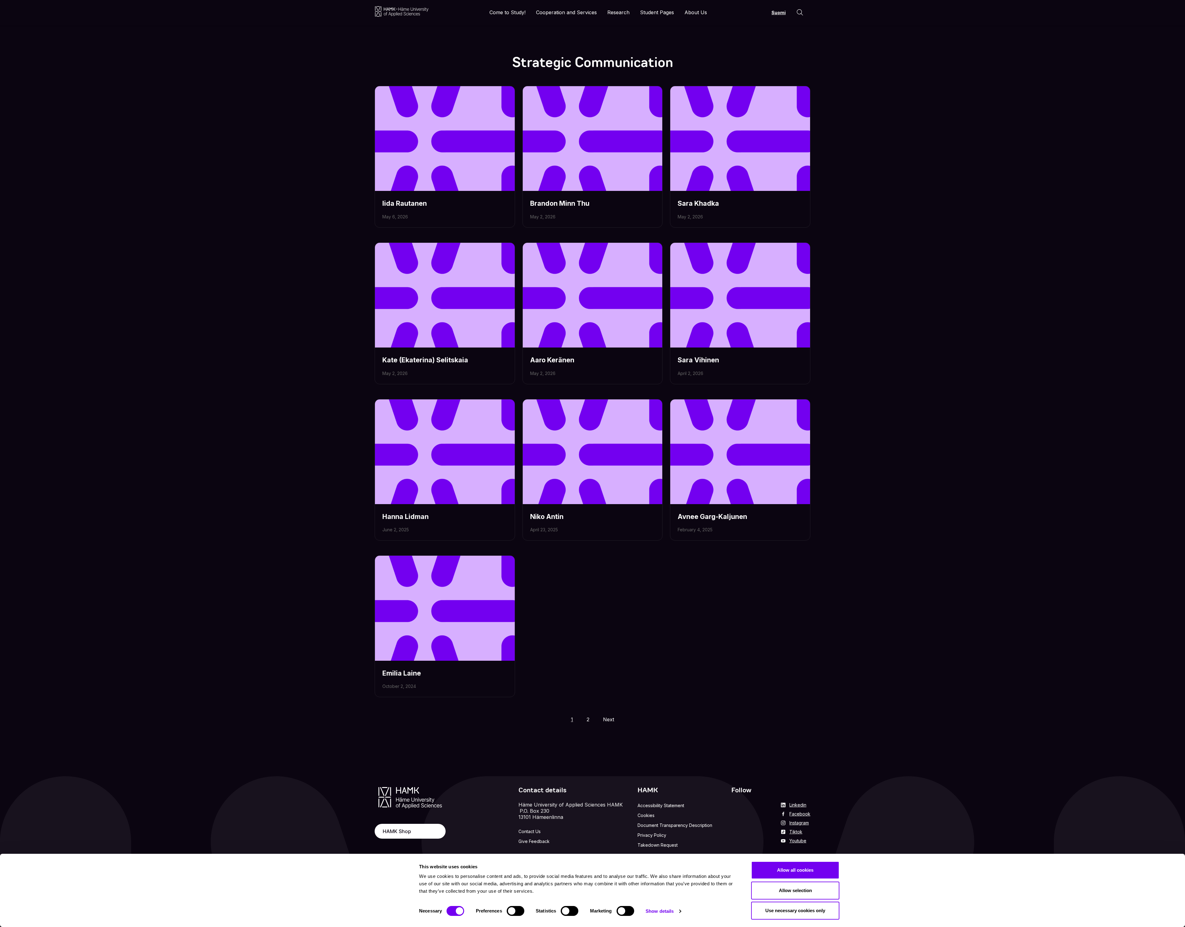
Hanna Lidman (405, 516)
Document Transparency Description (675, 825)
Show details (660, 911)
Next (608, 719)
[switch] (515, 911)
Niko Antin (546, 516)
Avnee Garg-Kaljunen (712, 516)
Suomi (778, 12)
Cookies (646, 815)
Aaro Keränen (552, 360)
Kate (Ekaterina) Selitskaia (425, 360)
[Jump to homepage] (402, 11)
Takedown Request (658, 845)
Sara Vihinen (698, 360)
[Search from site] (799, 12)
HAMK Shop (397, 831)
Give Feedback (534, 841)
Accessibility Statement (661, 805)
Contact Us (529, 831)
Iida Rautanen (404, 203)
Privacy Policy (652, 835)
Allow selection (795, 890)
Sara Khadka (698, 203)
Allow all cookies (795, 870)
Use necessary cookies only (795, 910)
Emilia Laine (401, 673)
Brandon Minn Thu (559, 203)
